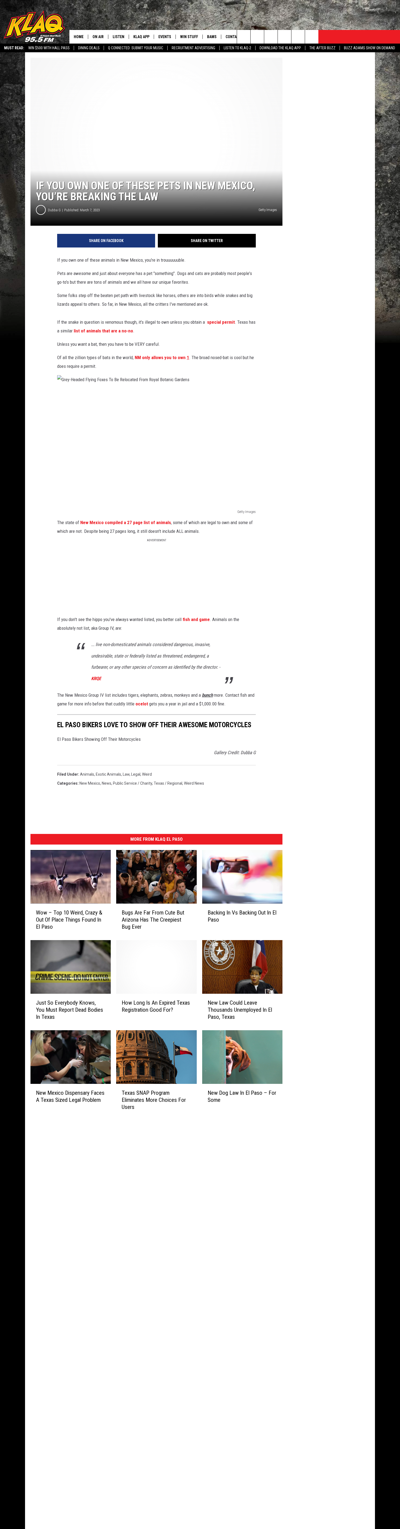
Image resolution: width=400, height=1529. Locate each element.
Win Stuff (189, 37)
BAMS (212, 37)
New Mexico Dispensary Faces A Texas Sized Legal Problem (70, 1096)
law (126, 774)
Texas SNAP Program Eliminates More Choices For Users (154, 1099)
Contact (233, 37)
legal (135, 774)
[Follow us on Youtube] (298, 37)
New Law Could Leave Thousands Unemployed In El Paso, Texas (240, 1009)
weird (147, 774)
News (106, 783)
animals (87, 774)
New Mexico (89, 783)
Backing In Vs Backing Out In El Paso (242, 916)
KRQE (96, 678)
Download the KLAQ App (280, 48)
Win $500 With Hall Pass (49, 48)
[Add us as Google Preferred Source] (257, 37)
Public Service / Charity (132, 783)
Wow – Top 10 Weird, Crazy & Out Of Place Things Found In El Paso (69, 919)
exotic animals (108, 774)
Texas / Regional (168, 783)
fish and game (196, 619)
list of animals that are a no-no (103, 331)
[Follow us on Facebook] (271, 37)
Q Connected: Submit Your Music (135, 48)
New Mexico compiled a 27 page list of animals (125, 522)
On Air (98, 37)
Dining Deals (89, 48)
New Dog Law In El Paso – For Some (242, 1096)
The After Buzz (322, 48)
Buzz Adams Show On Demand (369, 48)
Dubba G (54, 210)
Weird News (194, 783)
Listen (118, 37)
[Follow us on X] (311, 37)
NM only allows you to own (162, 357)
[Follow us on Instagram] (284, 37)
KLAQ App (141, 37)
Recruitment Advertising (193, 48)
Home (79, 37)
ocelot (142, 704)
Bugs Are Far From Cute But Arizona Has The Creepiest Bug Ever (153, 919)
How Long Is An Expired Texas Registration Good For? (156, 1006)
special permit (221, 322)
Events (164, 37)
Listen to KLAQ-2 (237, 48)
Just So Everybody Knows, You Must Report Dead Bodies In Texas (69, 1009)
